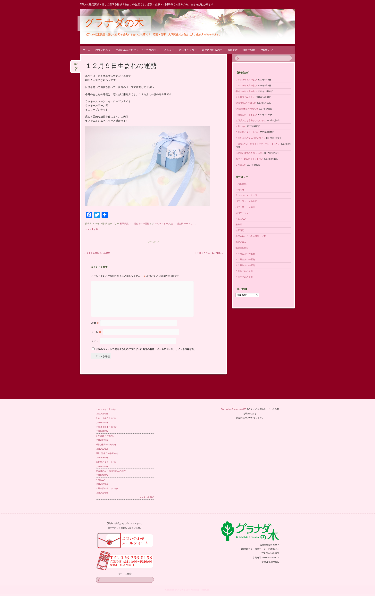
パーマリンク (190, 223)
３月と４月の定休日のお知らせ (251, 138)
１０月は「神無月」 (245, 97)
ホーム (86, 49)
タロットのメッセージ (246, 195)
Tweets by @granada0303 (233, 409)
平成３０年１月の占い (246, 91)
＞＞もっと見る (146, 497)
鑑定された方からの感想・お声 (251, 236)
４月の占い (241, 126)
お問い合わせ (103, 49)
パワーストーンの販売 (246, 201)
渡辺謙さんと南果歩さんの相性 (251, 120)
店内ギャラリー (188, 49)
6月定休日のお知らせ (246, 103)
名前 (95, 323)
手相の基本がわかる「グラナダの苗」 (137, 49)
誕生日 (180, 223)
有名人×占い (241, 218)
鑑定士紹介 (249, 49)
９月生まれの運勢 (244, 277)
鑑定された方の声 (212, 49)
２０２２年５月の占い (246, 79)
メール (96, 332)
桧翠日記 (124, 223)
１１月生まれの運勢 (245, 259)
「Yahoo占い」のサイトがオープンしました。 (258, 144)
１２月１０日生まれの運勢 (209, 253)
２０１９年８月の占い (246, 85)
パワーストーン (162, 223)
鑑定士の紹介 (242, 248)
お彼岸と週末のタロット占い (249, 153)
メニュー (169, 49)
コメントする (91, 229)
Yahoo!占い (266, 49)
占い (173, 223)
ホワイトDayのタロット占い (249, 159)
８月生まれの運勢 (244, 271)
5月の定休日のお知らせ (247, 109)
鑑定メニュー (242, 242)
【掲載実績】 (242, 184)
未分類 (239, 224)
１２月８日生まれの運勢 (97, 253)
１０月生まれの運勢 (245, 253)
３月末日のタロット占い (247, 132)
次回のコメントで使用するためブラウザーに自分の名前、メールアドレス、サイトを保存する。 (146, 349)
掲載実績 (232, 49)
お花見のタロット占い (246, 114)
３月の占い (241, 165)
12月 (76, 65)
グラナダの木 (114, 24)
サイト (94, 341)
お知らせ (240, 189)
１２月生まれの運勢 (139, 223)
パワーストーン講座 (245, 207)
